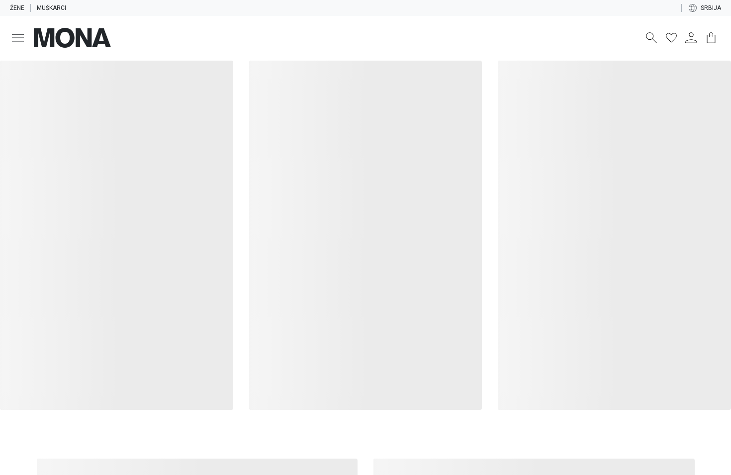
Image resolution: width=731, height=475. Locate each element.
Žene (17, 7)
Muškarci (51, 7)
